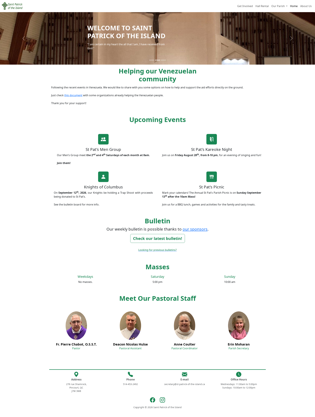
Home (294, 6)
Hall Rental (262, 6)
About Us (306, 6)
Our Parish (278, 6)
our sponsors (195, 229)
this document (73, 95)
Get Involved (245, 6)
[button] (23, 38)
